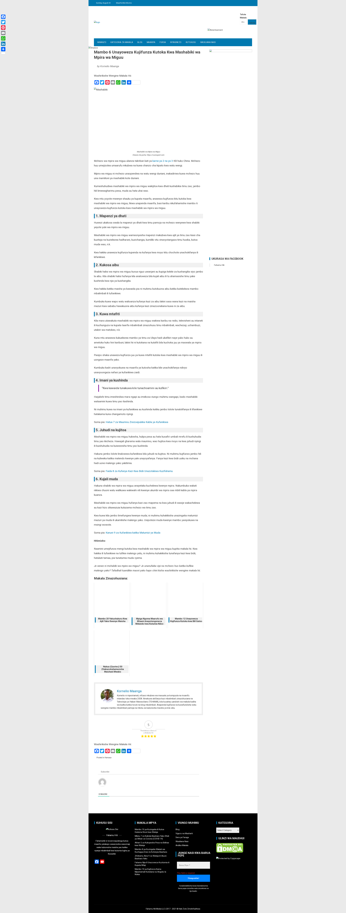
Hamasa (108, 757)
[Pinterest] (3, 27)
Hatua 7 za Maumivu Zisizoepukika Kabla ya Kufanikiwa (137, 422)
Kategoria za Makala (122, 42)
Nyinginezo (176, 42)
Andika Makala (182, 845)
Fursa (163, 42)
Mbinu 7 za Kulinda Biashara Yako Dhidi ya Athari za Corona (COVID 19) (152, 837)
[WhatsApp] (3, 38)
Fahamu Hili (219, 265)
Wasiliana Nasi (208, 42)
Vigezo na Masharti (184, 833)
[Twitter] (3, 22)
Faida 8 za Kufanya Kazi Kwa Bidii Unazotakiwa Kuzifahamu (139, 471)
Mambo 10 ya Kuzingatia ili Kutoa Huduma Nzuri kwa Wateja (149, 830)
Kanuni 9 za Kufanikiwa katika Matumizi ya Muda (133, 532)
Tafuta (252, 23)
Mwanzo (101, 42)
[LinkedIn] (3, 43)
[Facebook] (3, 16)
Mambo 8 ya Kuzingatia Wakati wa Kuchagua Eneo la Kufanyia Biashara (151, 850)
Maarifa (151, 42)
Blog (139, 42)
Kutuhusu (191, 42)
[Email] (3, 33)
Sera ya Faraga (182, 837)
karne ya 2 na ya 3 (162, 160)
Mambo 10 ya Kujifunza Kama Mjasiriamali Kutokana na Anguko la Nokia (150, 872)
